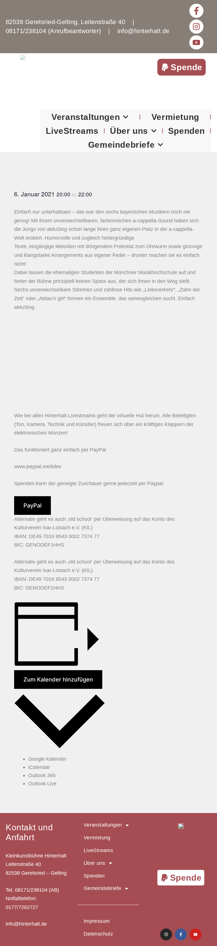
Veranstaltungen (85, 117)
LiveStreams (72, 131)
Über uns (129, 131)
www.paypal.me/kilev (37, 466)
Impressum (97, 921)
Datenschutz (98, 934)
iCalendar (39, 767)
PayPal (32, 505)
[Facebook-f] (196, 11)
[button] (181, 67)
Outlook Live (42, 783)
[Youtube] (196, 42)
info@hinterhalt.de (26, 924)
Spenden (186, 131)
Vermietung (175, 117)
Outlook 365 (42, 775)
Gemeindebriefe (121, 144)
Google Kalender (47, 759)
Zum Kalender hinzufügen (58, 679)
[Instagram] (196, 27)
